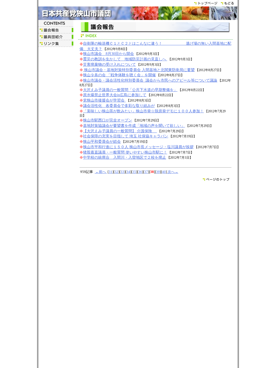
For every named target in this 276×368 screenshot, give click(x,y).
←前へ (101, 172)
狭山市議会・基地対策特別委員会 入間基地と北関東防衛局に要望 (139, 70)
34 (128, 172)
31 (110, 172)
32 (116, 172)
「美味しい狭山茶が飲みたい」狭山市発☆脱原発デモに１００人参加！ (143, 111)
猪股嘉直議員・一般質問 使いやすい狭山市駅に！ (125, 152)
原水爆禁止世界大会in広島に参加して (114, 95)
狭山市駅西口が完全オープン (107, 120)
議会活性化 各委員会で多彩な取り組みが (119, 105)
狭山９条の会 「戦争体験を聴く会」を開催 (119, 75)
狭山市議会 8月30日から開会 (108, 53)
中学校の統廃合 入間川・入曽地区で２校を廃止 (124, 157)
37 (146, 172)
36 (140, 172)
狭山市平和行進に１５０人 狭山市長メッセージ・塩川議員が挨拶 (138, 147)
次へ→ (172, 172)
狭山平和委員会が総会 (102, 141)
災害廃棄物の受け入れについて (109, 64)
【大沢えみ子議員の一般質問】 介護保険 (120, 131)
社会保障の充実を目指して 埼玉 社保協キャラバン (125, 136)
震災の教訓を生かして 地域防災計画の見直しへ (125, 59)
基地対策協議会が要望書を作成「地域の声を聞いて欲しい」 (134, 125)
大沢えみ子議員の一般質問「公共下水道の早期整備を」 (130, 90)
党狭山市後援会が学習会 (104, 100)
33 (122, 172)
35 (134, 172)
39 (158, 172)
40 (164, 172)
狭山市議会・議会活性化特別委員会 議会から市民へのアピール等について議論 (150, 80)
